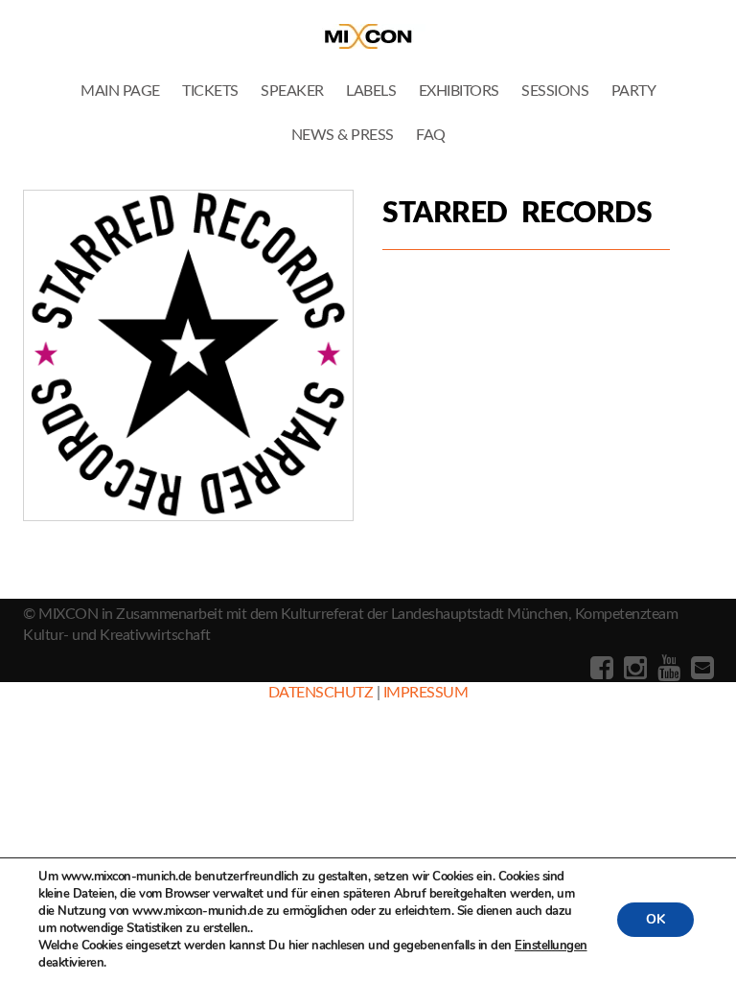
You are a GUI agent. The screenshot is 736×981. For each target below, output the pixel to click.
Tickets (210, 91)
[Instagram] (633, 668)
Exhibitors (459, 91)
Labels (371, 91)
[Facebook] (599, 668)
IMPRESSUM (426, 692)
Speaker (292, 91)
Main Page (120, 91)
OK (655, 919)
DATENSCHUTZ (321, 692)
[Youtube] (666, 668)
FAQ (431, 135)
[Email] (700, 668)
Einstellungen (551, 945)
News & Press (342, 135)
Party (633, 91)
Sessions (554, 91)
